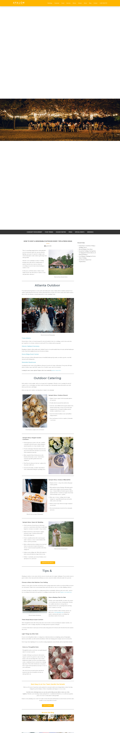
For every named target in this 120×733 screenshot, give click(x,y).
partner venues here (56, 370)
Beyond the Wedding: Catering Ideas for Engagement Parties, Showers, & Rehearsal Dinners (87, 252)
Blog (90, 3)
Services (68, 3)
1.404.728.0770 (103, 3)
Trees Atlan (26, 338)
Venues (80, 3)
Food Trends (49, 232)
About (85, 3)
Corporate (56, 3)
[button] (48, 562)
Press (70, 232)
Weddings (49, 3)
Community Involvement (34, 232)
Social (62, 3)
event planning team (59, 612)
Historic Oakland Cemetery (30, 346)
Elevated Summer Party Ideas (85, 249)
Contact (95, 3)
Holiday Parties (61, 232)
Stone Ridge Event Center (30, 354)
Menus (74, 3)
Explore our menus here (66, 592)
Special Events (79, 232)
